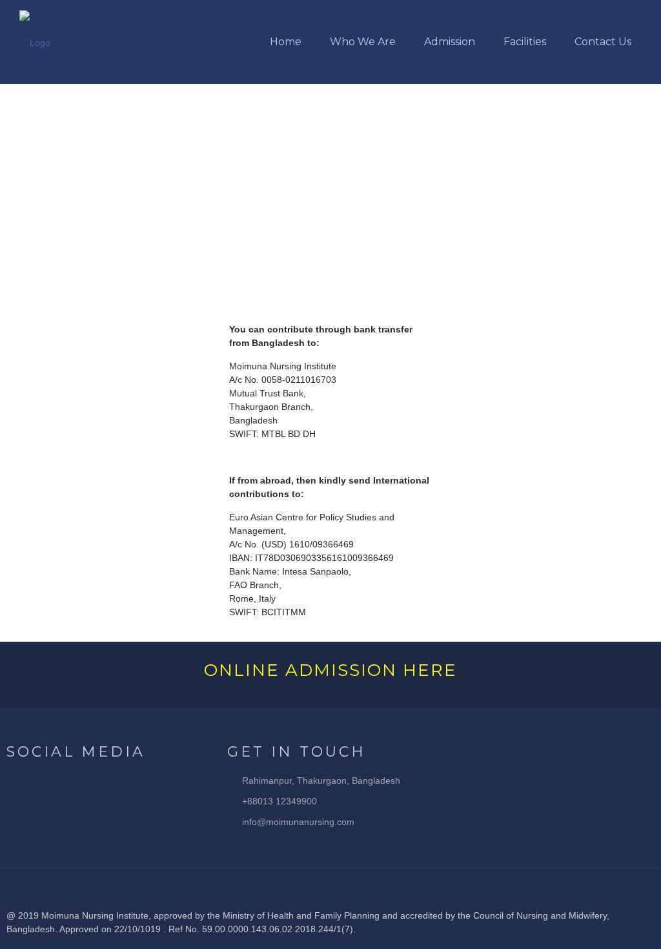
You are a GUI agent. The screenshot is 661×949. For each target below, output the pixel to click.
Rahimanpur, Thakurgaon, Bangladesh (321, 780)
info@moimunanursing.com (298, 822)
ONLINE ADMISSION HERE (330, 670)
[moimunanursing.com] (34, 42)
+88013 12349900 (279, 801)
